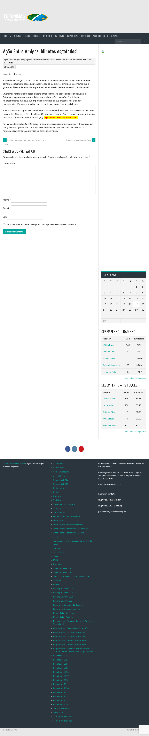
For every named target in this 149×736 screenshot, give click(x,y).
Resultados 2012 (61, 655)
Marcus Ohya (109, 358)
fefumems (60, 59)
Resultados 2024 (61, 704)
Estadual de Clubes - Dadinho (66, 516)
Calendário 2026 (60, 484)
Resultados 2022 (61, 696)
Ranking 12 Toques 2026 (64, 592)
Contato (114, 35)
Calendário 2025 (60, 480)
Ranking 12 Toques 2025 (64, 588)
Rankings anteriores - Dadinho (66, 609)
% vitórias (139, 338)
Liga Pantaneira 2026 (62, 572)
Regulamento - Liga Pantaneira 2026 (69, 636)
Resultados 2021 (61, 692)
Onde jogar (58, 580)
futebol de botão (73, 59)
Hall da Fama (58, 552)
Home (5, 35)
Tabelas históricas (61, 708)
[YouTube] (81, 449)
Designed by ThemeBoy (136, 730)
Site (5, 216)
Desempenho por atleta (64, 504)
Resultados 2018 (61, 680)
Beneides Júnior (110, 425)
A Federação (15, 35)
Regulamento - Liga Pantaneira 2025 (69, 632)
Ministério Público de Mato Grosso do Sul (72, 576)
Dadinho (36, 35)
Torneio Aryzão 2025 (62, 716)
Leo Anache (108, 405)
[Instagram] (74, 449)
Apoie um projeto (100, 35)
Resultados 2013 (61, 659)
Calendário (59, 35)
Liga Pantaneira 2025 (62, 568)
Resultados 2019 (61, 684)
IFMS (55, 560)
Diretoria (57, 508)
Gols (128, 338)
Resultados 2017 (61, 676)
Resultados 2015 (61, 668)
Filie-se (56, 536)
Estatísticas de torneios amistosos (69, 524)
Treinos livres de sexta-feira (80, 140)
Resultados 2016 (61, 672)
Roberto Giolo (109, 351)
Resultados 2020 (61, 688)
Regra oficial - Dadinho (63, 617)
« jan (104, 320)
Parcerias (57, 584)
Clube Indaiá (58, 488)
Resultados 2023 (61, 700)
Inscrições (85, 35)
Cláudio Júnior (109, 398)
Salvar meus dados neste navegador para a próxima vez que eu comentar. (41, 224)
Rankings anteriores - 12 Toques (68, 605)
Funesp (56, 548)
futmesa (13, 62)
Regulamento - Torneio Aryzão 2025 (69, 640)
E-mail (7, 208)
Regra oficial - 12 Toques (64, 613)
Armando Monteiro (111, 365)
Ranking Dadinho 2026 (63, 601)
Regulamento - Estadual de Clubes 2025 (71, 628)
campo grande (27, 59)
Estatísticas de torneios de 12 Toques (70, 528)
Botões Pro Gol (60, 476)
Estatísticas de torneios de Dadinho (69, 532)
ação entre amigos (12, 59)
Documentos (59, 512)
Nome (7, 199)
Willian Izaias (108, 345)
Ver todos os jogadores (135, 378)
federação (51, 59)
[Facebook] (67, 449)
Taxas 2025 (58, 712)
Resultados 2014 (61, 664)
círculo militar (40, 59)
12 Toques (47, 35)
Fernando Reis (109, 372)
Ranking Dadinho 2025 (63, 596)
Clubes (27, 35)
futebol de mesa (17, 463)
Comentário (9, 163)
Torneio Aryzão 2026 (62, 720)
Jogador (107, 338)
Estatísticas (72, 35)
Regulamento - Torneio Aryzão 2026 (69, 644)
